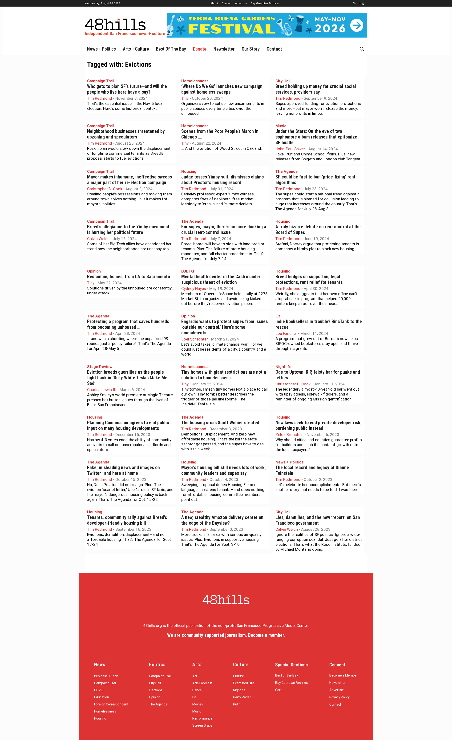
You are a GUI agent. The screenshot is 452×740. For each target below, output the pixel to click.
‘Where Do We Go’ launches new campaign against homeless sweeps (221, 89)
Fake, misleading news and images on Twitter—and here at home (123, 470)
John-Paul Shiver (290, 148)
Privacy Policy (339, 697)
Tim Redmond (99, 98)
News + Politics (289, 462)
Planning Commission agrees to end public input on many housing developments (128, 425)
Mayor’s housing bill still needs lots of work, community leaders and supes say (223, 470)
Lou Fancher (286, 333)
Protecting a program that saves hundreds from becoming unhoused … (128, 324)
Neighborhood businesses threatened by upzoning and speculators (126, 134)
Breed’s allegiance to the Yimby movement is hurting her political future (128, 229)
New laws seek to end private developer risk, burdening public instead (318, 425)
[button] (361, 48)
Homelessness (195, 81)
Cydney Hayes (193, 288)
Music (281, 125)
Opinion (94, 271)
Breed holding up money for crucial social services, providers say (315, 89)
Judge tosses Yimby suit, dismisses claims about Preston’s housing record (222, 179)
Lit (277, 316)
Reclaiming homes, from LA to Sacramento (128, 276)
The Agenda (286, 171)
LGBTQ (187, 271)
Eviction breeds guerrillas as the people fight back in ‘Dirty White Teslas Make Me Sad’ (127, 377)
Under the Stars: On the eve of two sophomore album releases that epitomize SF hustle (316, 137)
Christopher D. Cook (104, 188)
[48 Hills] (126, 26)
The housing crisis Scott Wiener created (220, 422)
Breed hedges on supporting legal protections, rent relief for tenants (309, 279)
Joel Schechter (194, 339)
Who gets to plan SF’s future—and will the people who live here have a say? (127, 89)
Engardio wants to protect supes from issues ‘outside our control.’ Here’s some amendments (224, 327)
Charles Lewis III (101, 389)
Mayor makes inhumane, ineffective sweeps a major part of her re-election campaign (129, 179)
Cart (278, 690)
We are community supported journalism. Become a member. (226, 635)
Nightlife (283, 366)
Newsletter (337, 683)
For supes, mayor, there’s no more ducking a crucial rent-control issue (223, 229)
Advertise (336, 690)
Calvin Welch (98, 238)
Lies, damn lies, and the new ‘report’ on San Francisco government (317, 520)
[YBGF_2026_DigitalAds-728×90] (267, 36)
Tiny (185, 98)
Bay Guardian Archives (292, 683)
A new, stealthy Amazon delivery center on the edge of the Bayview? (222, 520)
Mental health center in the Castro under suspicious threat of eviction (220, 279)
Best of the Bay (286, 675)
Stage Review (99, 366)
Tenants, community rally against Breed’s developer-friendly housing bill (127, 520)
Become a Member (343, 675)
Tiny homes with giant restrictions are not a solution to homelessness (223, 374)
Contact (335, 704)
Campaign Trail (100, 81)
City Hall (282, 81)
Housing (188, 171)
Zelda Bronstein (289, 434)
